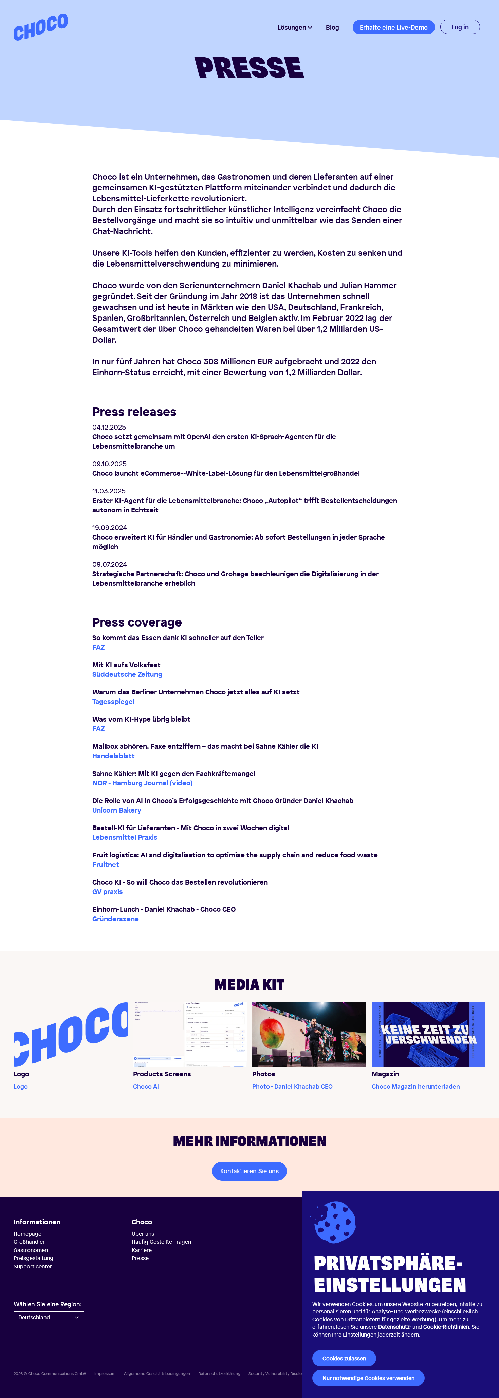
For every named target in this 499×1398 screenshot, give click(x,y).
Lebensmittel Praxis (125, 837)
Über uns (143, 1233)
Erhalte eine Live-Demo (394, 27)
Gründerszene (115, 918)
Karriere (142, 1250)
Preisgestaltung (33, 1258)
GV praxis (107, 891)
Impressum (105, 1373)
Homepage (27, 1233)
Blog (332, 27)
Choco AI (146, 1086)
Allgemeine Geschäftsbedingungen (157, 1373)
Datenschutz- (395, 1326)
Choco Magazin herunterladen (416, 1086)
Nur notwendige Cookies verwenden (368, 1378)
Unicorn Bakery (116, 810)
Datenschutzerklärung (219, 1373)
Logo (21, 1086)
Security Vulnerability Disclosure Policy (285, 1373)
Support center (33, 1266)
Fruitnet (105, 864)
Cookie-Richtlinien (446, 1326)
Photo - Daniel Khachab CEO (292, 1086)
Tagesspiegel (113, 701)
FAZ (98, 647)
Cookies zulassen (344, 1358)
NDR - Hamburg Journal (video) (142, 782)
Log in (460, 27)
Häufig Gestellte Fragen (161, 1242)
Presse (140, 1258)
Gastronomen (31, 1250)
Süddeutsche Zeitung (127, 674)
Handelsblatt (113, 755)
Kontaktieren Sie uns (249, 1171)
